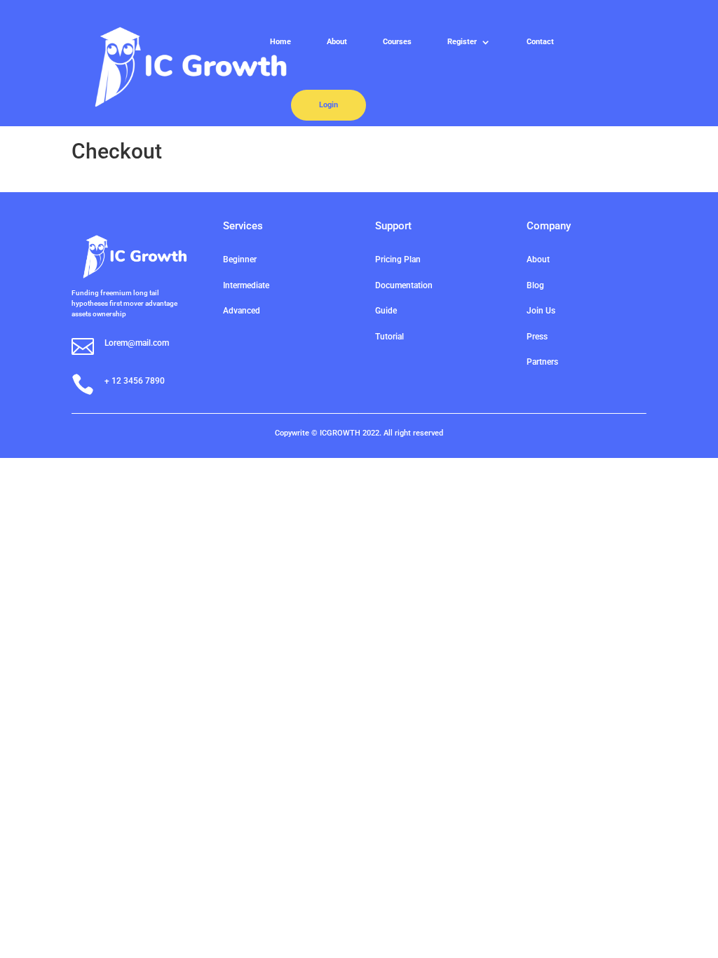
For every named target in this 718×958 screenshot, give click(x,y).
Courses (397, 41)
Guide (386, 311)
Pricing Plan (398, 259)
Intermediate (246, 285)
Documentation (404, 285)
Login (328, 104)
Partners (542, 362)
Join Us (541, 311)
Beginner (240, 259)
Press (537, 337)
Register (462, 41)
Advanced (241, 311)
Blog (535, 285)
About (337, 41)
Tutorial (389, 337)
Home (280, 41)
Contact (540, 41)
